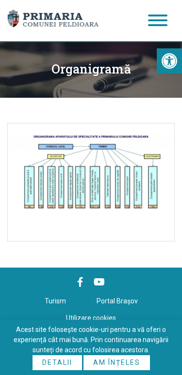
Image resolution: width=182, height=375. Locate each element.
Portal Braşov (117, 301)
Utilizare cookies (91, 318)
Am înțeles (116, 362)
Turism (55, 301)
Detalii (57, 362)
